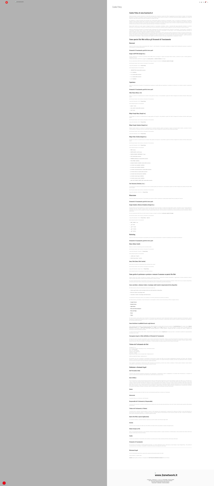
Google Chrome (133, 302)
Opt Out (148, 217)
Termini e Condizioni (165, 482)
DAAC (155, 327)
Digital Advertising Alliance (146, 327)
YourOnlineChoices (177, 326)
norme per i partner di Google (167, 213)
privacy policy (150, 58)
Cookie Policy (159, 482)
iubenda (130, 457)
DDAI (161, 327)
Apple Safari (132, 306)
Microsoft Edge (133, 310)
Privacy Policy (143, 65)
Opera (131, 315)
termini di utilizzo (158, 58)
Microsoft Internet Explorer (135, 308)
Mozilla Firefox (133, 304)
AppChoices (164, 331)
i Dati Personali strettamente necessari (155, 457)
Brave (131, 313)
